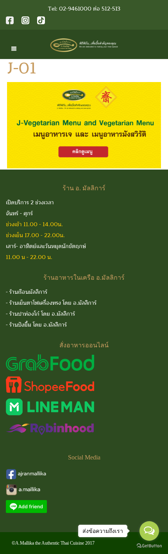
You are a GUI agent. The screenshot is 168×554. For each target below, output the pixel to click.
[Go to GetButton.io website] (149, 546)
